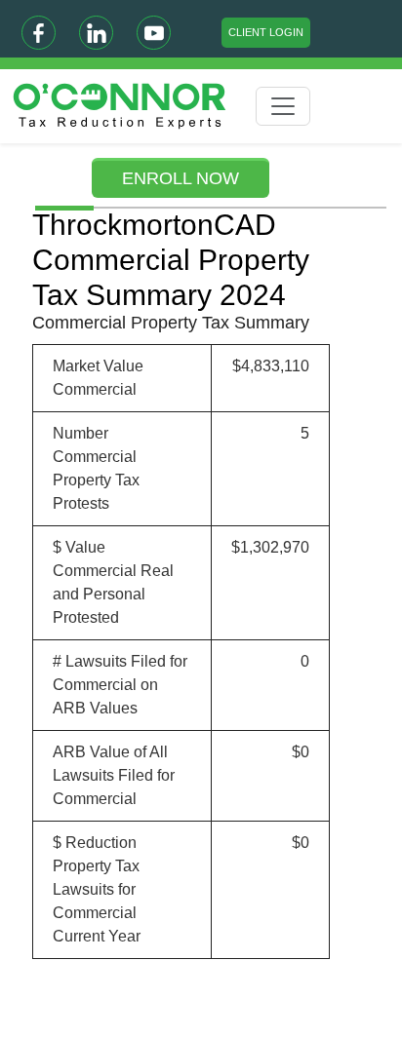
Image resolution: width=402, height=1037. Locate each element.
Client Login (265, 32)
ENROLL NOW (180, 178)
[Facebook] (38, 33)
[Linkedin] (96, 33)
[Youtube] (154, 33)
